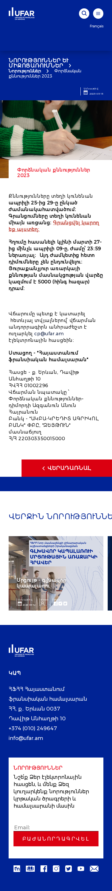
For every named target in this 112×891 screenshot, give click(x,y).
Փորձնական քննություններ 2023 (45, 73)
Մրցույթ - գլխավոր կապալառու (41, 583)
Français (96, 26)
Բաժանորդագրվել (56, 839)
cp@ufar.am (49, 333)
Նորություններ (25, 71)
